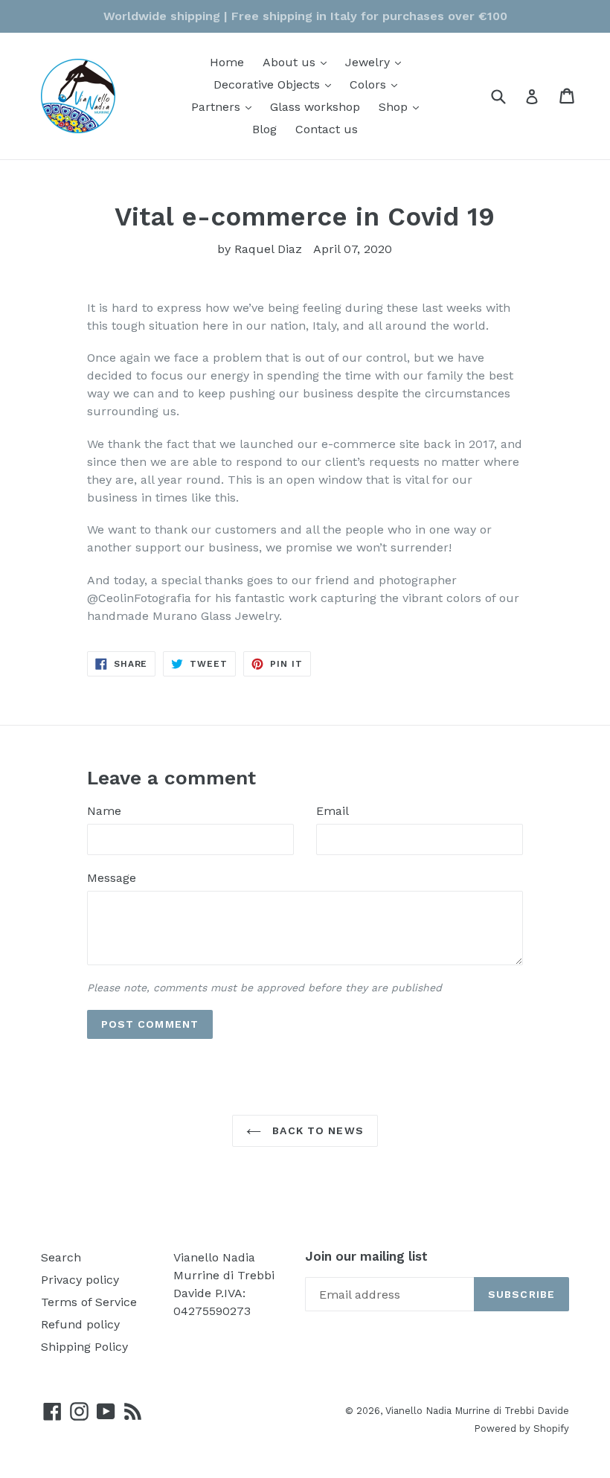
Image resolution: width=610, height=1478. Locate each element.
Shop (402, 106)
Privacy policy (80, 1280)
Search (61, 1257)
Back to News (316, 1130)
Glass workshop (315, 107)
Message (111, 878)
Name (104, 811)
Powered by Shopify (521, 1428)
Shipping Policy (84, 1347)
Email (332, 811)
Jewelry (376, 61)
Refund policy (80, 1324)
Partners (225, 106)
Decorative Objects (276, 84)
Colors (377, 84)
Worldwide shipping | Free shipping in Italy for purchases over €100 (305, 16)
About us (298, 61)
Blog (264, 129)
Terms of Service (89, 1302)
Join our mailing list (366, 1256)
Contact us (326, 129)
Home (227, 62)
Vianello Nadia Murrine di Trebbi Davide (477, 1410)
